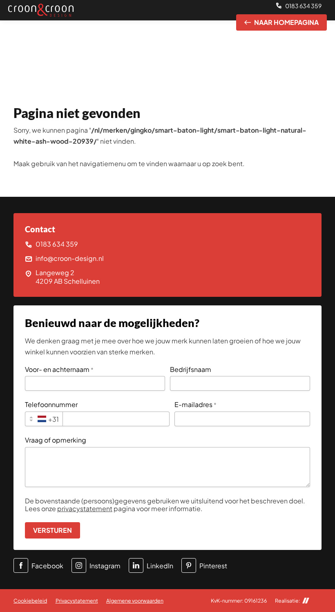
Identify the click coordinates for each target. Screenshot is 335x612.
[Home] (41, 10)
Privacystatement (77, 600)
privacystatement (84, 508)
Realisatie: (287, 601)
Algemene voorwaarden (134, 600)
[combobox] (44, 419)
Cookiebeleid (30, 600)
